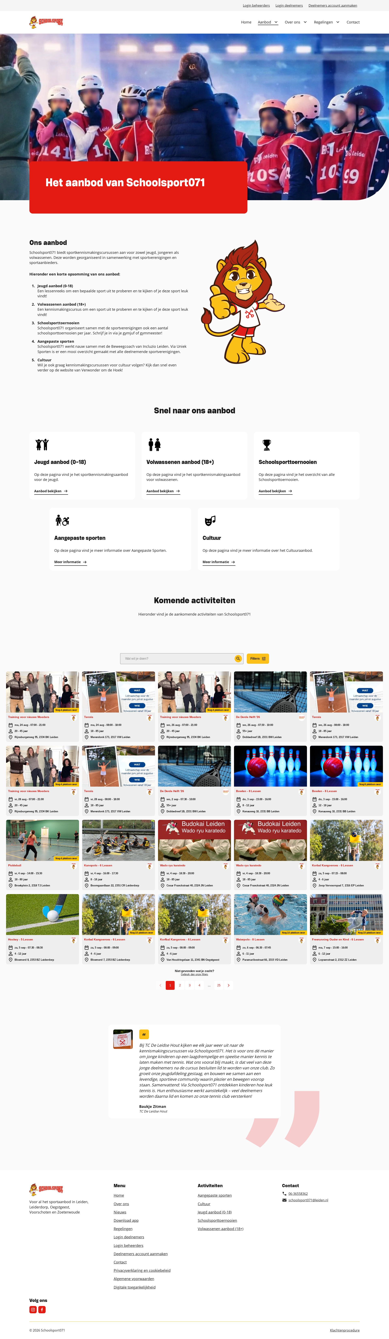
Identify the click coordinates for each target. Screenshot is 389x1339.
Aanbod (264, 22)
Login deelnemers (289, 5)
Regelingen (323, 22)
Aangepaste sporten (215, 1195)
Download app (126, 1220)
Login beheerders (256, 5)
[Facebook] (42, 1309)
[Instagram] (33, 1309)
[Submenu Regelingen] (337, 22)
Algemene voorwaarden (134, 1278)
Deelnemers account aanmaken (333, 5)
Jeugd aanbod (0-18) (215, 1212)
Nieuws (120, 1212)
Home (246, 22)
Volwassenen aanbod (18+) (220, 1228)
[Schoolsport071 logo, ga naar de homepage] (46, 22)
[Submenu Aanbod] (276, 22)
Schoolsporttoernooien (217, 1220)
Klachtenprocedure (345, 1330)
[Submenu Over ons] (305, 22)
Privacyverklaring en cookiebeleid (142, 1270)
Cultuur (204, 1203)
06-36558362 (298, 1193)
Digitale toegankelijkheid (135, 1287)
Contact (353, 22)
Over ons (292, 22)
